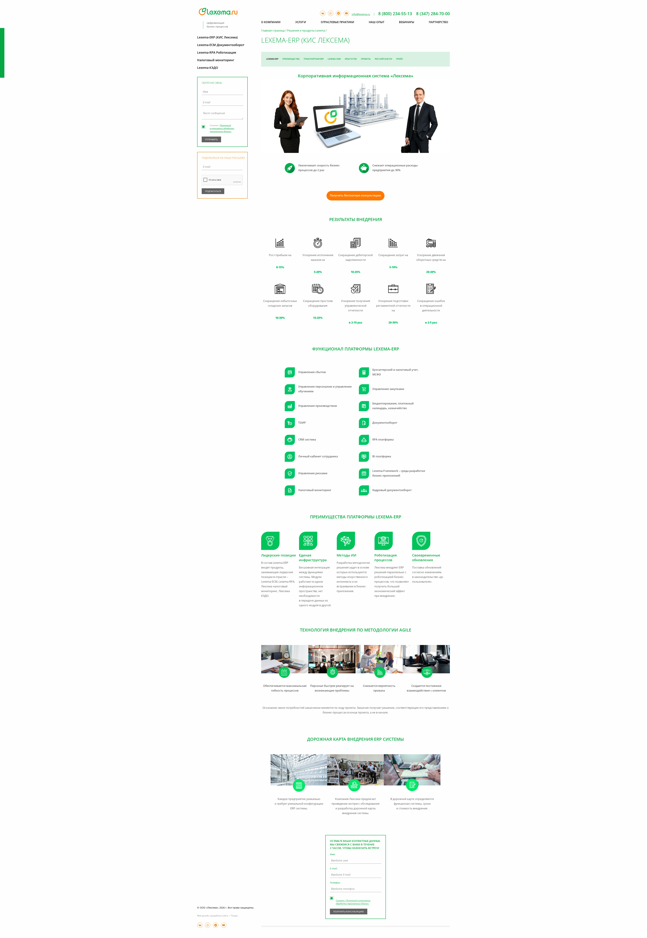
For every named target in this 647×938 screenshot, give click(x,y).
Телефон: (335, 883)
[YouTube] (223, 925)
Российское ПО (383, 59)
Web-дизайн (203, 916)
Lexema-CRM (334, 59)
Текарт (234, 916)
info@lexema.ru (361, 14)
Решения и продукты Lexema (306, 31)
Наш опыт (376, 22)
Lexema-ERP (272, 59)
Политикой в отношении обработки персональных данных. (222, 129)
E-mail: (334, 869)
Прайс (399, 59)
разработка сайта (219, 916)
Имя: (332, 854)
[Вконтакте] (200, 925)
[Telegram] (215, 925)
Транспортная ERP (314, 59)
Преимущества (291, 59)
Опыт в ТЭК (351, 59)
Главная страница (273, 31)
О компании (271, 22)
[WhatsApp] (207, 925)
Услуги (300, 22)
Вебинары (406, 22)
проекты (366, 59)
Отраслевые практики (337, 22)
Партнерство (438, 22)
